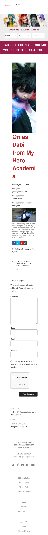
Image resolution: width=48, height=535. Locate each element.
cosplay (19, 263)
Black (26, 261)
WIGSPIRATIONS (16, 45)
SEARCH (35, 50)
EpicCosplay (25, 249)
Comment (15, 296)
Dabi (26, 263)
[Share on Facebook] (14, 243)
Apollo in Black (24, 233)
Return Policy (24, 482)
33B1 (18, 269)
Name (13, 328)
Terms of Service (24, 491)
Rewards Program (24, 511)
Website (13, 350)
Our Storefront (24, 526)
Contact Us (24, 506)
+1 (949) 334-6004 (24, 453)
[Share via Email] (25, 243)
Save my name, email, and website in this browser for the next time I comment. (23, 364)
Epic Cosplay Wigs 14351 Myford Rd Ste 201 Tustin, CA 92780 (24, 445)
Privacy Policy (24, 487)
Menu (18, 5)
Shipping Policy (24, 478)
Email (13, 339)
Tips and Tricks (24, 531)
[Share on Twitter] (18, 243)
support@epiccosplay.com (24, 456)
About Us (24, 522)
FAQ (24, 502)
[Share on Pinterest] (22, 243)
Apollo (19, 261)
